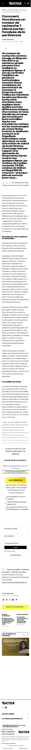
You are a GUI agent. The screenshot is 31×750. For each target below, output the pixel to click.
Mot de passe (9, 536)
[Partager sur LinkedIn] (3, 599)
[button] (3, 3)
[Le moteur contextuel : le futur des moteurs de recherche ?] (22, 620)
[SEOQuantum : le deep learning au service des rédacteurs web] (8, 620)
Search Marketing (13, 9)
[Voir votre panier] (28, 3)
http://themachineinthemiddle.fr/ (14, 582)
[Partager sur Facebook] (13, 599)
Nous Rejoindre (15, 555)
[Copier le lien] (16, 599)
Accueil (4, 9)
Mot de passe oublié (9, 551)
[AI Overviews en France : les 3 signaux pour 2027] (15, 647)
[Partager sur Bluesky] (6, 599)
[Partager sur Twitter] (9, 599)
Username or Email (10, 528)
